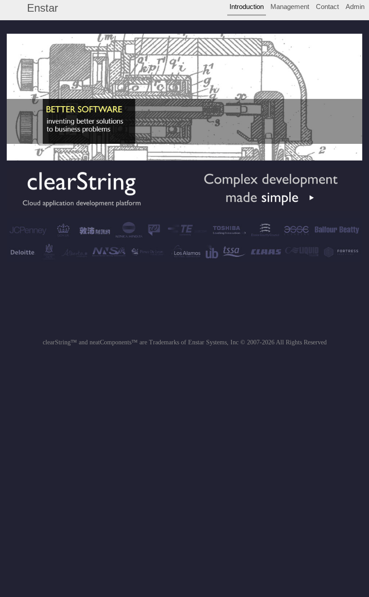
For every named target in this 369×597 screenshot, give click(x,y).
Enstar (42, 8)
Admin (355, 6)
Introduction (247, 6)
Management (289, 6)
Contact (327, 6)
